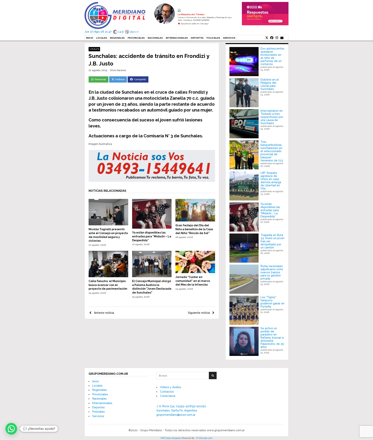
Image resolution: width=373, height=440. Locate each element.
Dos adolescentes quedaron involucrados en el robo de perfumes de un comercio (272, 56)
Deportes (197, 38)
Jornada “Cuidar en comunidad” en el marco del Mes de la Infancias (192, 280)
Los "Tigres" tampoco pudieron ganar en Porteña (272, 302)
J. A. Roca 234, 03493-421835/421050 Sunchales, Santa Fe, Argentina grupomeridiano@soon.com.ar (181, 410)
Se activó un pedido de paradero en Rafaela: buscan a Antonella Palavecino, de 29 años (272, 338)
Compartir (140, 79)
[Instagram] (276, 37)
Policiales (213, 38)
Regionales (117, 38)
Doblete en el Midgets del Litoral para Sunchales (270, 84)
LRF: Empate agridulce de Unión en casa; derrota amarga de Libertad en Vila (271, 180)
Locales (101, 38)
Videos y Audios (170, 387)
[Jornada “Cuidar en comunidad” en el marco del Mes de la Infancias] (195, 272)
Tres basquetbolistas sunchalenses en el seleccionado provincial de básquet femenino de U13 (272, 151)
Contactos (167, 391)
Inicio (89, 38)
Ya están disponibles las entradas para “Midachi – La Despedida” (151, 236)
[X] (266, 37)
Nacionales (155, 38)
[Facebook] (271, 37)
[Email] (281, 37)
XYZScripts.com (204, 438)
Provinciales (136, 38)
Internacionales (177, 38)
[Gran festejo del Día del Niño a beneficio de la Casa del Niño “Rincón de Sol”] (195, 220)
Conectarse (167, 395)
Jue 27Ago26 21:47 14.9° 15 (112, 31)
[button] (11, 429)
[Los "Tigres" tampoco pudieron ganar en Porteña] (244, 310)
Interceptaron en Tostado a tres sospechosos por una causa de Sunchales (272, 117)
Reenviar (100, 79)
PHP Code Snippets (171, 438)
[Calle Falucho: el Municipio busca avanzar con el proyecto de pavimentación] (108, 276)
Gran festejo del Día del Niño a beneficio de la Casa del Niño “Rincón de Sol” (194, 229)
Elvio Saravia (118, 70)
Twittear (119, 79)
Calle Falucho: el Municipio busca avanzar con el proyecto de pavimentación (108, 285)
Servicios (229, 38)
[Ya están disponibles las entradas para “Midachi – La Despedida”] (152, 227)
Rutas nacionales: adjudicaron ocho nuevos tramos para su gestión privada (272, 272)
